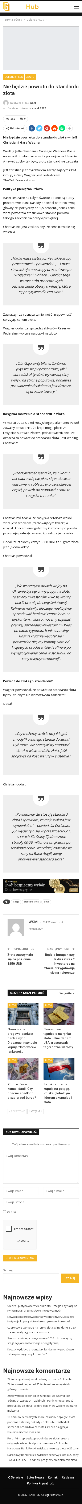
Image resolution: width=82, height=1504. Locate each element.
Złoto (30, 76)
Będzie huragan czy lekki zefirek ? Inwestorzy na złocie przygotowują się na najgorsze (59, 963)
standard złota (31, 902)
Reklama (68, 1477)
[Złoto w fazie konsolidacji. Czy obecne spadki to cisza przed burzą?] (23, 1069)
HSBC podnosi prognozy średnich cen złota (49, 1460)
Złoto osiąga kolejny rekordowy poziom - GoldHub (39, 1379)
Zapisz (11, 1212)
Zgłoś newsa (35, 1477)
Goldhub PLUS (14, 76)
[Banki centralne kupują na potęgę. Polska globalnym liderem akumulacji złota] (59, 1069)
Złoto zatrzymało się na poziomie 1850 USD (20, 959)
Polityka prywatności (41, 1483)
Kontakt (53, 1477)
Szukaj (8, 1270)
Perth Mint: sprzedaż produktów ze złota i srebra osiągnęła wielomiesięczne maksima (42, 1405)
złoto (46, 902)
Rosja (16, 902)
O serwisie (15, 1477)
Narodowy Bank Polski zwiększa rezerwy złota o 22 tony (43, 1448)
